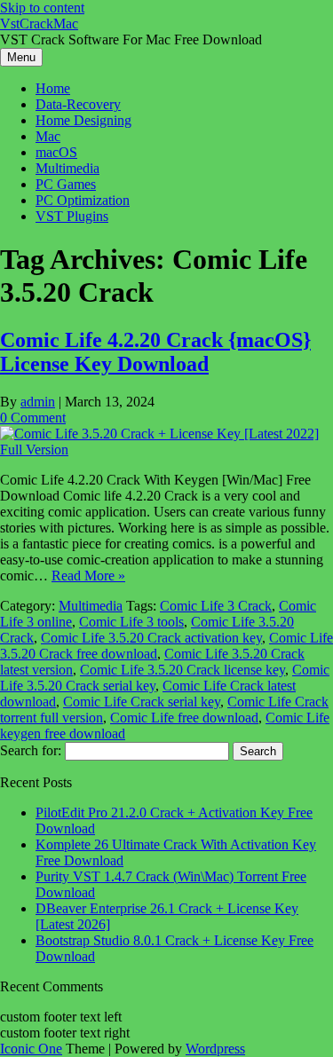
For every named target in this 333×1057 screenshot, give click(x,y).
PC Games (66, 184)
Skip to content (42, 7)
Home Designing (83, 120)
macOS (56, 152)
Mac (48, 136)
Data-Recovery (78, 104)
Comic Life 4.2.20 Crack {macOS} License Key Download (155, 351)
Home (53, 88)
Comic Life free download (184, 717)
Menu (21, 57)
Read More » (88, 575)
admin (37, 401)
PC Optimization (83, 200)
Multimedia (67, 168)
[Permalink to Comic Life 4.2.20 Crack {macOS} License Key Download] (166, 449)
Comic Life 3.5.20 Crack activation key (151, 637)
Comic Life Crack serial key (141, 701)
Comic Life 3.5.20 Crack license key (182, 669)
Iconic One (31, 1048)
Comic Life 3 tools (131, 621)
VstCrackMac (39, 23)
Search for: (30, 750)
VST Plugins (72, 216)
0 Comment (33, 417)
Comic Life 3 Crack (216, 605)
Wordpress (215, 1048)
